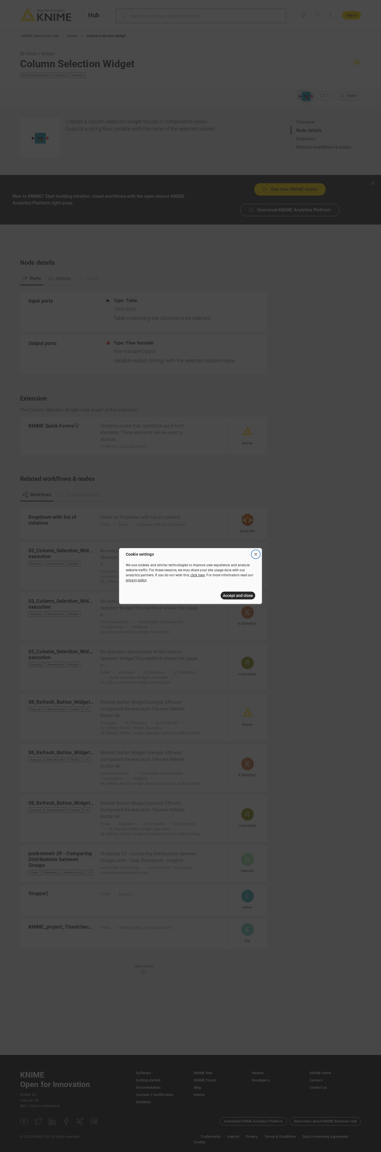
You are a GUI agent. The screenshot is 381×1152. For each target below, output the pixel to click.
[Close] (256, 554)
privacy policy (136, 580)
